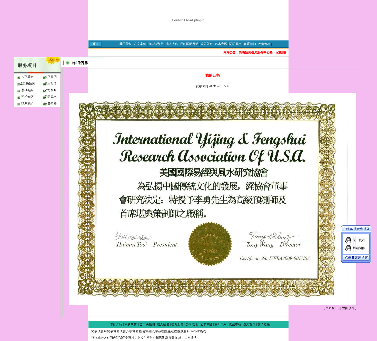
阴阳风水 (235, 44)
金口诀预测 (156, 44)
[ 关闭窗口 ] (332, 308)
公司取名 (207, 44)
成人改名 (172, 44)
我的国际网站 (189, 44)
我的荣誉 (126, 44)
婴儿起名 (27, 90)
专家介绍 (116, 324)
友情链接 (263, 324)
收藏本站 (235, 324)
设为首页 (249, 324)
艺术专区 (221, 44)
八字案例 (140, 44)
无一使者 (359, 240)
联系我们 (250, 44)
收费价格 (264, 44)
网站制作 (359, 248)
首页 (95, 44)
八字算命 (27, 77)
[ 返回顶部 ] (348, 308)
